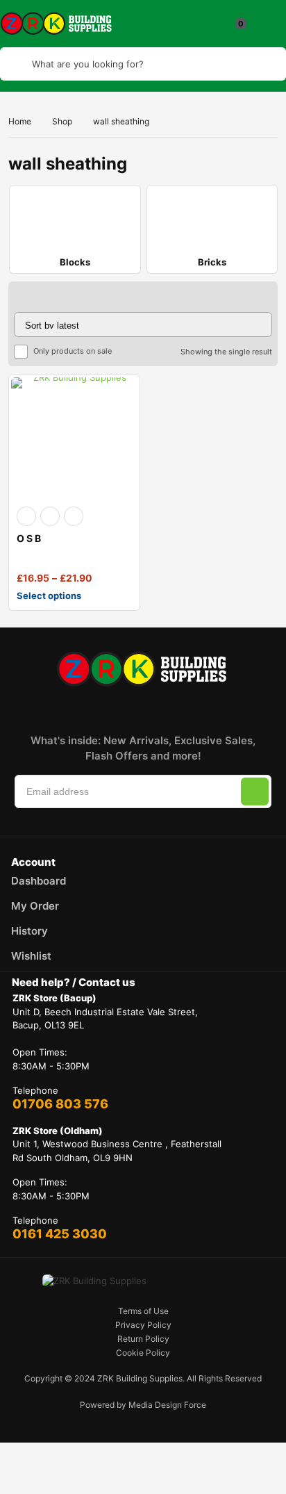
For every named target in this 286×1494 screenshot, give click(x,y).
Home (19, 121)
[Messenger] (178, 708)
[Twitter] (117, 708)
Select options (49, 595)
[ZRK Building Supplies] (57, 23)
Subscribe (255, 791)
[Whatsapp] (208, 708)
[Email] (147, 708)
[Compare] (73, 516)
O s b (29, 538)
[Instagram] (86, 708)
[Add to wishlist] (50, 516)
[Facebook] (55, 708)
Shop (62, 121)
